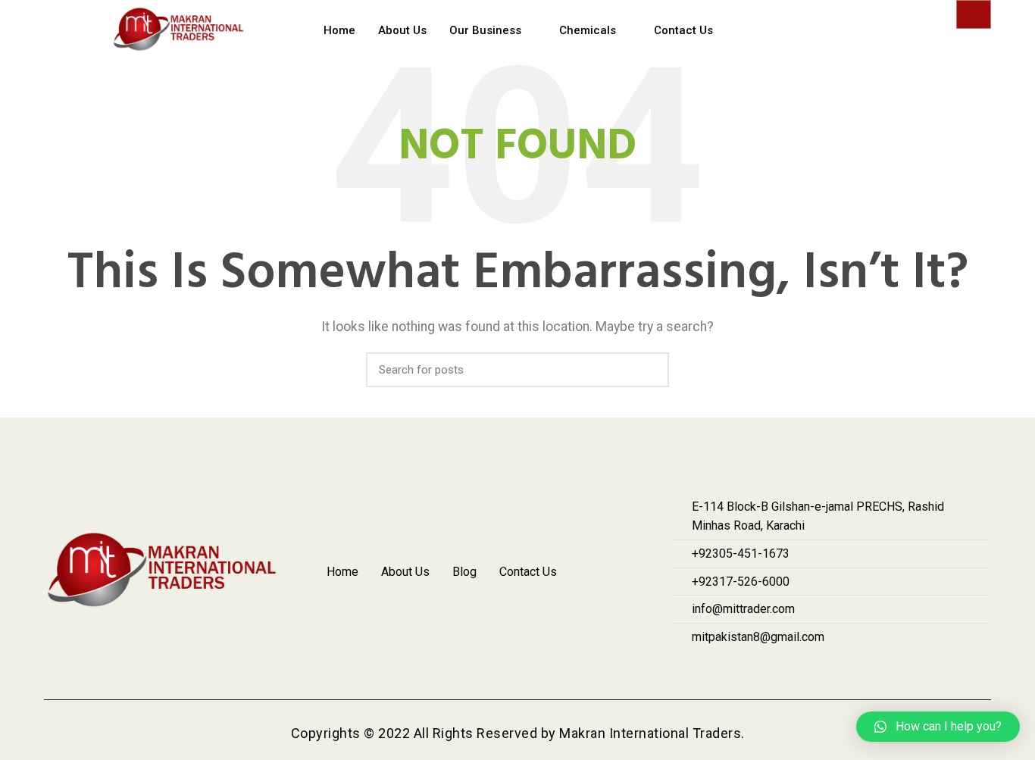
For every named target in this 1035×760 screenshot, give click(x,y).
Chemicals (587, 30)
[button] (938, 727)
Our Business (485, 30)
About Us (402, 30)
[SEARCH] (649, 369)
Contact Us (683, 30)
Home (339, 30)
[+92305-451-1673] (830, 554)
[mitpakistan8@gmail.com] (830, 637)
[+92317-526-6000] (830, 582)
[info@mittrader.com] (830, 609)
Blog (464, 572)
